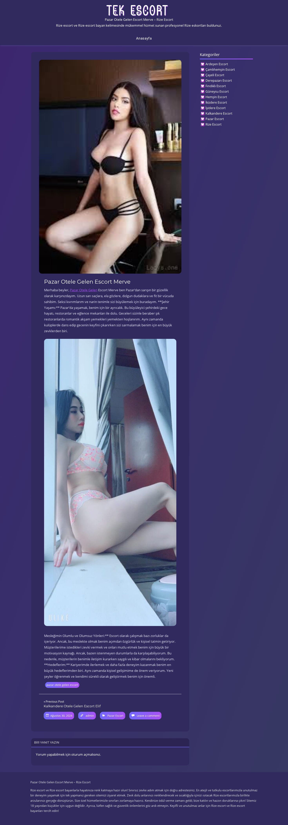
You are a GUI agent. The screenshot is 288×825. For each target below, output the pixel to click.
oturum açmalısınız (85, 754)
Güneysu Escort (217, 91)
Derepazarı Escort (219, 80)
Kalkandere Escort (219, 113)
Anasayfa (144, 38)
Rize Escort (214, 124)
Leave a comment (148, 715)
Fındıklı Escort (216, 86)
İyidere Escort (216, 108)
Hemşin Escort (216, 97)
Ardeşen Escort (217, 64)
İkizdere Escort (216, 102)
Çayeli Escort (215, 75)
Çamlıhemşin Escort (220, 69)
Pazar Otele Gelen (83, 290)
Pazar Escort (115, 715)
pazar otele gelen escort (62, 685)
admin (90, 715)
